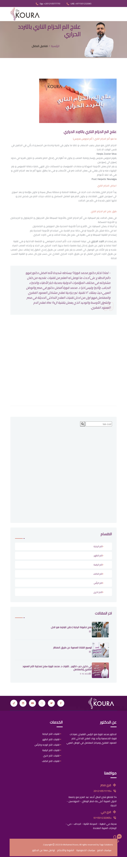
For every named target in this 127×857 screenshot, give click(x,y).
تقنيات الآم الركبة (50, 734)
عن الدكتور (37, 850)
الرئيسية (55, 46)
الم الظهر (98, 555)
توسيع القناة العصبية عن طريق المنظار (72, 647)
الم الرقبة (98, 564)
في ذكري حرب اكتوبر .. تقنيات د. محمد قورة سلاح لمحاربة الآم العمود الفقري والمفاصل (57, 668)
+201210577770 (103, 791)
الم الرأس (98, 583)
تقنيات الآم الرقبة (50, 750)
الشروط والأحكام (65, 850)
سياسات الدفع (104, 850)
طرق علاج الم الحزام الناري (104, 211)
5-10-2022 (84, 674)
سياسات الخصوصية (85, 850)
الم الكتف (97, 574)
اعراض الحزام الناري (107, 185)
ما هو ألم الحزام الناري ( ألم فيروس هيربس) (95, 138)
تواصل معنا (49, 850)
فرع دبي (106, 812)
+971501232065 (103, 817)
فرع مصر (106, 785)
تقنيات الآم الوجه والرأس (47, 744)
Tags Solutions (106, 845)
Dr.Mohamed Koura (69, 845)
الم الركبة (98, 546)
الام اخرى (97, 592)
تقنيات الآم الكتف (50, 761)
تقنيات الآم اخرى (51, 755)
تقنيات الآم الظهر (50, 739)
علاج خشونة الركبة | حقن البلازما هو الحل (71, 627)
